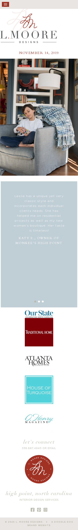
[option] (39, 220)
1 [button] (35, 301)
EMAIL (52, 448)
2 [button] (39, 301)
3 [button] (43, 301)
